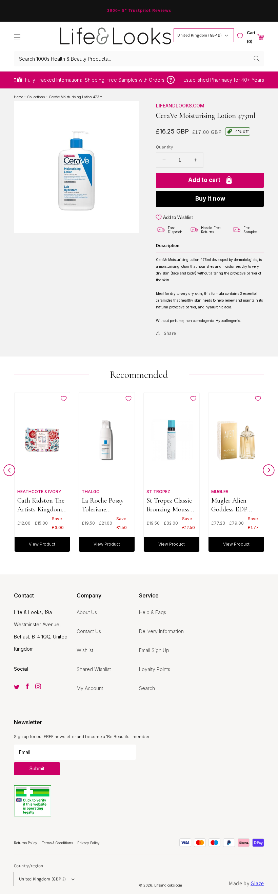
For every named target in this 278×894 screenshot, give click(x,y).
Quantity (164, 147)
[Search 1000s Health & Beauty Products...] (256, 58)
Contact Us (89, 631)
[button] (17, 37)
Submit (36, 768)
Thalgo (91, 491)
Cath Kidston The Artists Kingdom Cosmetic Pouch (40, 504)
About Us (87, 612)
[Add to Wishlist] (63, 398)
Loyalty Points (154, 669)
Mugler (220, 491)
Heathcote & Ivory (39, 491)
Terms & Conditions (58, 843)
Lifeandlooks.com (180, 105)
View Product (42, 544)
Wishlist (85, 650)
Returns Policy (26, 843)
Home (19, 97)
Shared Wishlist (94, 669)
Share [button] (170, 333)
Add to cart (204, 180)
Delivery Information (161, 631)
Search (147, 688)
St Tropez (158, 491)
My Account (90, 688)
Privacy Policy (88, 843)
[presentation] (9, 472)
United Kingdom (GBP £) (199, 35)
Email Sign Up (154, 650)
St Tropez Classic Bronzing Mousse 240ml (169, 504)
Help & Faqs (152, 612)
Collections (36, 97)
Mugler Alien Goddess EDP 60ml (229, 504)
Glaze (257, 883)
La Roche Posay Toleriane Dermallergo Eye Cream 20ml (104, 504)
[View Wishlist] (240, 35)
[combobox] (139, 58)
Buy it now (210, 198)
